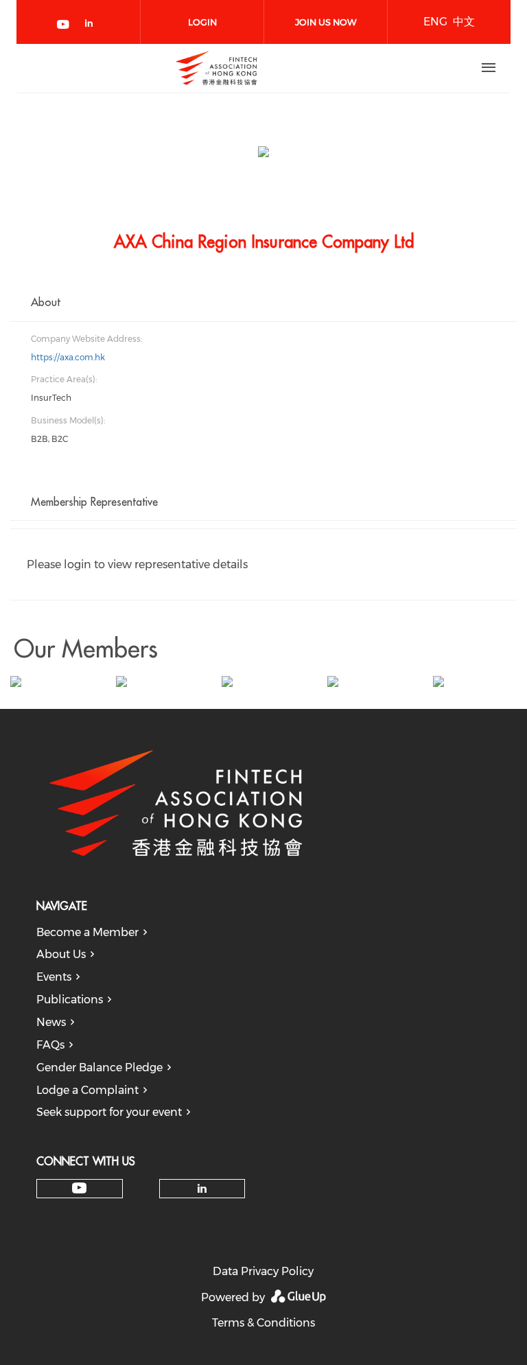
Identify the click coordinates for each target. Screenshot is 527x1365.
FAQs (50, 1044)
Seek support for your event (109, 1112)
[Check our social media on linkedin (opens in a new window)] (92, 25)
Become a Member (87, 932)
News (51, 1022)
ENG (435, 21)
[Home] (216, 68)
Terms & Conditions (263, 1322)
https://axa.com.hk (68, 357)
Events (53, 976)
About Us (61, 954)
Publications (69, 999)
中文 (464, 21)
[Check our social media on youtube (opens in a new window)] (64, 25)
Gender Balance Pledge (99, 1067)
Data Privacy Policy (263, 1271)
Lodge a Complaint (87, 1090)
